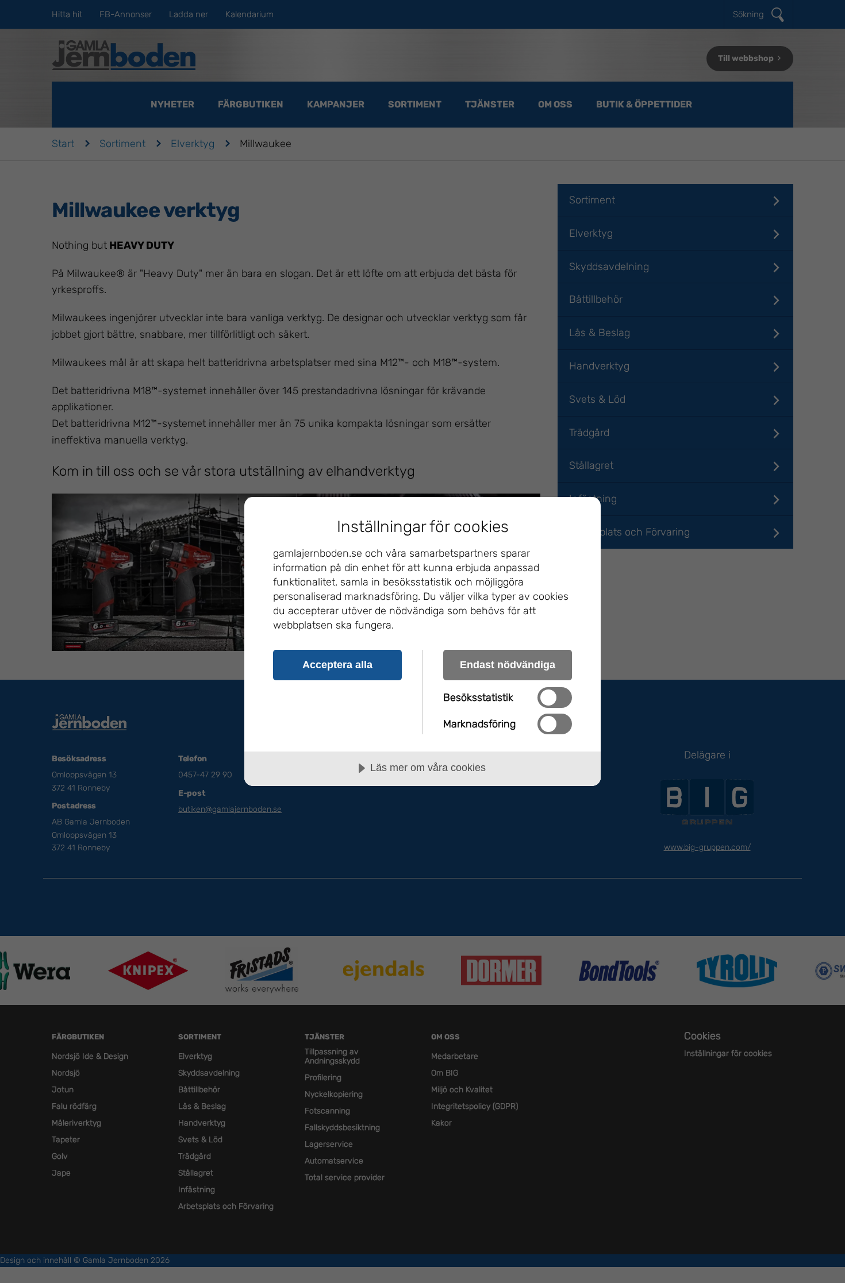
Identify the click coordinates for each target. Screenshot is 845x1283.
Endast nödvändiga (507, 665)
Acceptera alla (337, 665)
